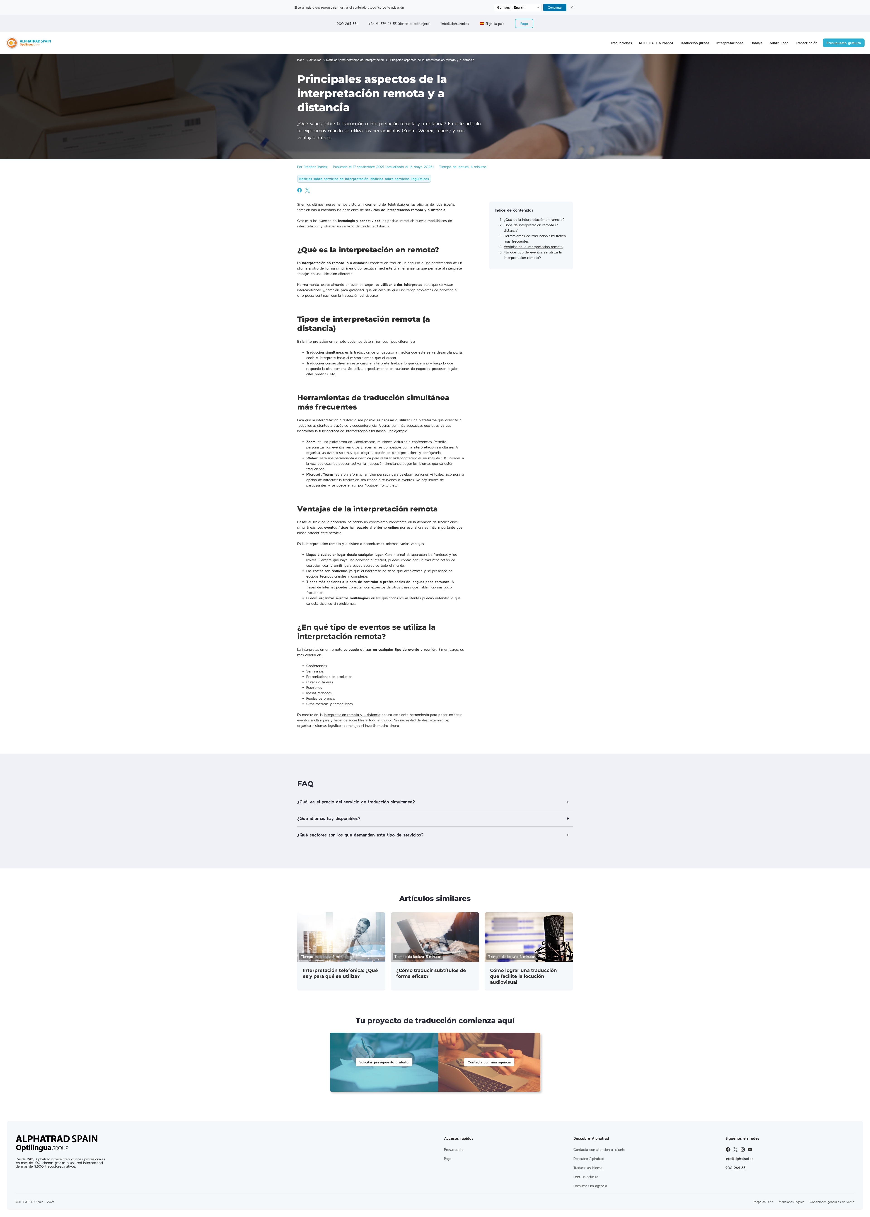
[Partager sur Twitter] (307, 190)
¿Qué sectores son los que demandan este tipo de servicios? (360, 834)
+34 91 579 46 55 (383, 24)
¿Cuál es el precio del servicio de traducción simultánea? (356, 801)
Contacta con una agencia (489, 1062)
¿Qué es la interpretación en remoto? (534, 219)
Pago (524, 24)
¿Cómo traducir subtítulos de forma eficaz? (431, 973)
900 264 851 (347, 24)
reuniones (402, 368)
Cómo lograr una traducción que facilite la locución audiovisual (523, 976)
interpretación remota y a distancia (352, 715)
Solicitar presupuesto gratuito (383, 1062)
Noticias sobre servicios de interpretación (333, 179)
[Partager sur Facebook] (299, 190)
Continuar (555, 7)
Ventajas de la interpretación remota (533, 247)
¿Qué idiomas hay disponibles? (328, 818)
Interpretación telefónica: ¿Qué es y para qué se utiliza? (340, 973)
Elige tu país (495, 24)
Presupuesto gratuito (843, 43)
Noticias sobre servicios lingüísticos (399, 179)
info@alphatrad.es (455, 24)
